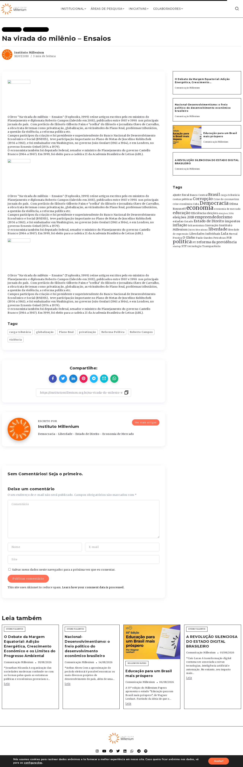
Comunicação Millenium (187, 88)
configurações (33, 763)
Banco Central (199, 195)
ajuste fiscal (181, 195)
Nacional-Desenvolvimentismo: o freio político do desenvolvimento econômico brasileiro (203, 107)
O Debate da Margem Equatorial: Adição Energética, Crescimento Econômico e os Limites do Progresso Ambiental (29, 646)
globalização (45, 331)
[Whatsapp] (132, 751)
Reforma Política (113, 331)
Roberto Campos (141, 331)
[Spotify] (145, 751)
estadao (178, 221)
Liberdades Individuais (204, 233)
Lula (224, 233)
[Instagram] (97, 751)
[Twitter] (118, 751)
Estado (188, 221)
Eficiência (198, 213)
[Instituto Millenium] (14, 8)
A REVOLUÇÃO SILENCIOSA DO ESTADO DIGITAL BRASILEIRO (211, 641)
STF (184, 246)
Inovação (211, 225)
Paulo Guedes (204, 237)
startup (177, 246)
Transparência (211, 246)
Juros (191, 229)
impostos (232, 221)
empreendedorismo (213, 217)
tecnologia (194, 246)
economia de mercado (227, 209)
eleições (212, 213)
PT (194, 242)
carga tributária (20, 331)
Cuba (196, 204)
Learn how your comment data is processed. (93, 587)
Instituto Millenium (29, 52)
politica (182, 242)
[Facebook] (111, 751)
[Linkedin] (125, 751)
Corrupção (203, 198)
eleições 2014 (226, 213)
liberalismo (202, 230)
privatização (87, 331)
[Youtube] (104, 751)
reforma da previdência (217, 242)
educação (181, 213)
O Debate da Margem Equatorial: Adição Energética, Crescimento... (202, 81)
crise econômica (183, 204)
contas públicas (182, 199)
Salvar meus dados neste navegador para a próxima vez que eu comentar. (63, 569)
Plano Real (66, 331)
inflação (180, 225)
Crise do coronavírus (226, 199)
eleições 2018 (183, 217)
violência (15, 339)
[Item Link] (187, 136)
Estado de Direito (209, 221)
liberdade (217, 229)
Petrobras (219, 237)
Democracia (214, 203)
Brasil (214, 194)
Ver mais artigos (146, 422)
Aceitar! (218, 761)
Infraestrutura (196, 225)
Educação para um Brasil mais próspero (220, 135)
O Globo (189, 237)
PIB (229, 237)
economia (200, 207)
